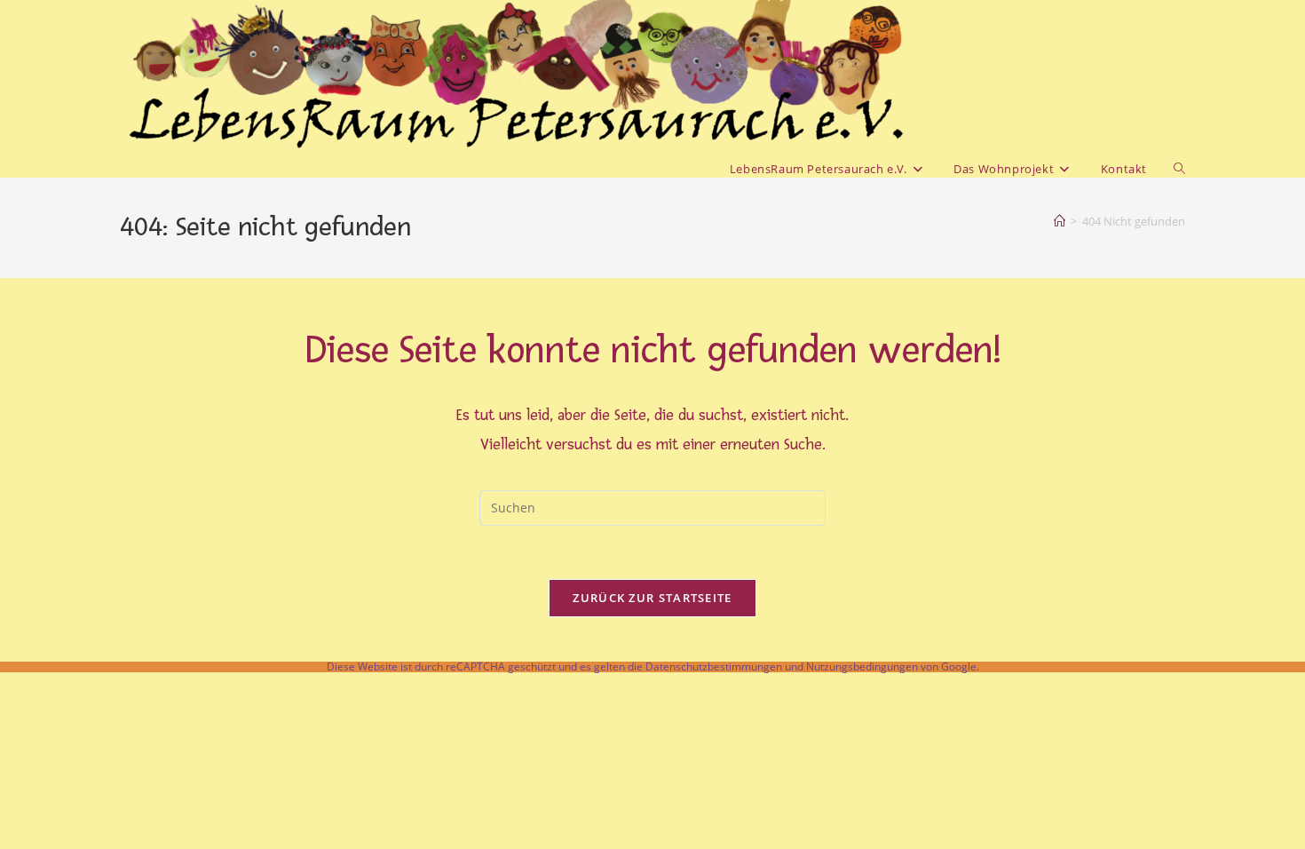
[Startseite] (1059, 221)
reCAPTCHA (475, 666)
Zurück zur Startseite (652, 598)
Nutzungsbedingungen (862, 666)
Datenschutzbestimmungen (713, 666)
